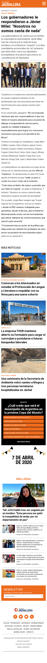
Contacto (30, 632)
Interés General (36, 626)
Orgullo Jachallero (14, 629)
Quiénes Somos (19, 632)
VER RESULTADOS (23, 442)
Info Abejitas (35, 629)
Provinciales (15, 623)
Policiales (18, 626)
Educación (9, 626)
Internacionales (37, 623)
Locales (6, 623)
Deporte (26, 626)
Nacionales (25, 623)
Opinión (26, 629)
